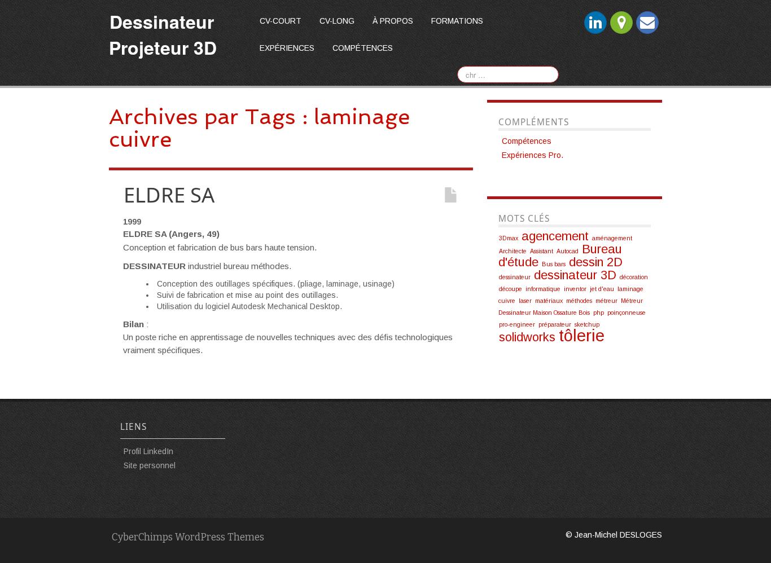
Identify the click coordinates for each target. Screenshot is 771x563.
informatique (542, 288)
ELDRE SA (169, 195)
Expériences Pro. (532, 155)
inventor (575, 288)
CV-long (336, 20)
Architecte (513, 251)
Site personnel (150, 465)
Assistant (541, 251)
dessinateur (515, 277)
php (598, 312)
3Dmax (508, 238)
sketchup (587, 324)
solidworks (527, 337)
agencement (555, 236)
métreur (606, 300)
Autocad (568, 251)
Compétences (362, 47)
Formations (457, 20)
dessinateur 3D (575, 275)
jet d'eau (602, 288)
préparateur (554, 324)
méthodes (579, 300)
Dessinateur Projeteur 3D (163, 34)
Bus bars (554, 264)
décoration (634, 277)
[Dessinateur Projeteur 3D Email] (647, 22)
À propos (393, 20)
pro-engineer (517, 324)
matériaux (549, 300)
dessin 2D (596, 262)
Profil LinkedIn (148, 451)
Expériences (287, 47)
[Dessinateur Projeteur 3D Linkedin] (595, 22)
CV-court (280, 20)
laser (525, 300)
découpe (510, 288)
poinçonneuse (626, 312)
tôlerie (581, 335)
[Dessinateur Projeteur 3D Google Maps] (621, 22)
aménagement (612, 238)
